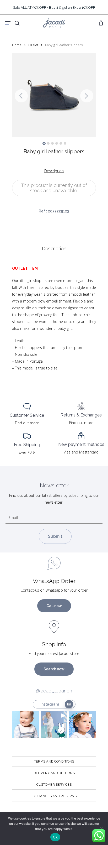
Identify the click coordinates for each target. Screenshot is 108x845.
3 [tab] (52, 143)
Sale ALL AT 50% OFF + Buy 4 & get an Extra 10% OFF (54, 7)
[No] (101, 828)
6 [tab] (65, 143)
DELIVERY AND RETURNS (54, 773)
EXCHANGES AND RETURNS (54, 796)
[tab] (54, 248)
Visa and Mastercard (81, 452)
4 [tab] (56, 143)
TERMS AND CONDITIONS (54, 761)
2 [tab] (48, 143)
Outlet (33, 45)
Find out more (27, 422)
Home (16, 45)
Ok (55, 837)
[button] (25, 724)
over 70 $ (27, 452)
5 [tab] (61, 143)
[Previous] (21, 95)
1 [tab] (44, 143)
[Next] (86, 95)
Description (54, 248)
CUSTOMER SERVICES (54, 784)
